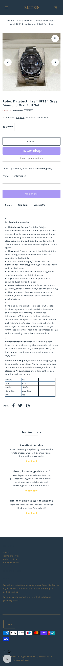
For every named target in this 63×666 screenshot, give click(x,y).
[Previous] (8, 62)
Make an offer (34, 195)
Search (6, 552)
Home (10, 20)
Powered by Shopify (21, 660)
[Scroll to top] (56, 659)
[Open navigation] (7, 7)
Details (8, 205)
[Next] (55, 62)
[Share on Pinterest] (28, 406)
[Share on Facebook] (13, 406)
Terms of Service (11, 555)
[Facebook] (4, 651)
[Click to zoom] (55, 38)
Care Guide (23, 205)
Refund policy (10, 559)
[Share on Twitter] (20, 406)
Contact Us (39, 205)
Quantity (8, 127)
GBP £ (9, 624)
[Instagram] (8, 651)
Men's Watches (25, 20)
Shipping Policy (10, 562)
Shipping (20, 117)
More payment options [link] (31, 158)
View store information (14, 176)
